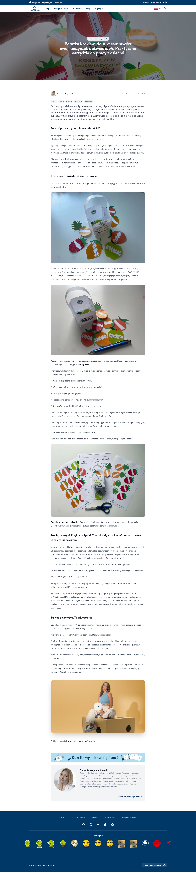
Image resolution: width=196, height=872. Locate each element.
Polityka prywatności (129, 817)
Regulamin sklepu (110, 817)
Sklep (46, 8)
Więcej (98, 8)
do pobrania (78, 101)
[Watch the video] (98, 706)
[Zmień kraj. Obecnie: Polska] (157, 8)
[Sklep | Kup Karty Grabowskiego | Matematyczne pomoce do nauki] (98, 757)
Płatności (94, 817)
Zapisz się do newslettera (153, 865)
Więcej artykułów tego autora (130, 796)
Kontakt (62, 817)
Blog (88, 8)
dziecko (54, 101)
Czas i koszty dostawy (78, 817)
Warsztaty (77, 8)
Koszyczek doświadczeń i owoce (81, 741)
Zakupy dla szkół (61, 8)
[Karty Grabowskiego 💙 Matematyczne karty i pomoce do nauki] (34, 9)
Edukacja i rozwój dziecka (98, 38)
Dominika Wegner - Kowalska (68, 93)
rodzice (61, 101)
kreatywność (88, 101)
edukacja (69, 101)
